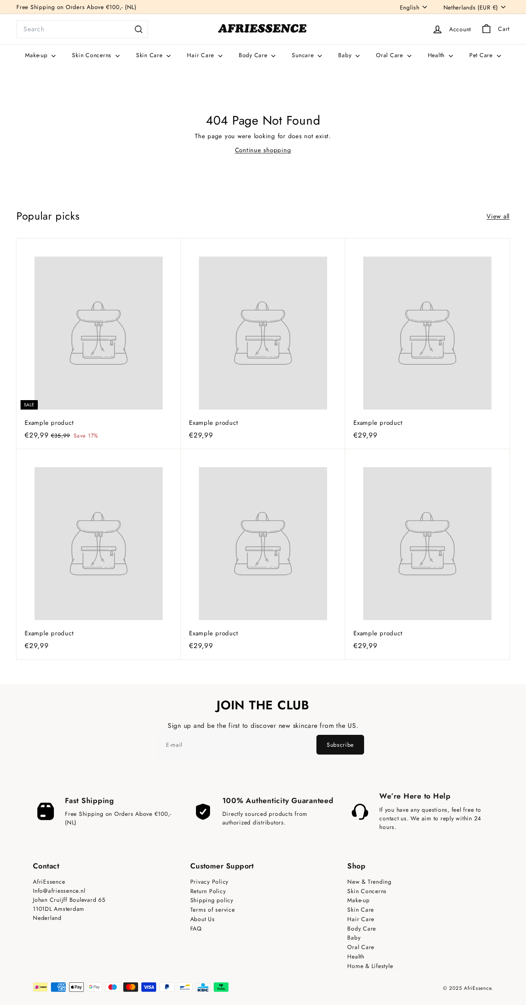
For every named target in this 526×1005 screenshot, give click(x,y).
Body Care (254, 55)
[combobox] (82, 29)
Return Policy (208, 891)
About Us (202, 919)
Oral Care (390, 55)
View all (498, 216)
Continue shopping (263, 150)
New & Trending (369, 881)
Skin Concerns (92, 55)
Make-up (37, 55)
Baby (345, 55)
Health (437, 55)
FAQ (196, 928)
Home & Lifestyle (370, 966)
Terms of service (212, 909)
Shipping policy (211, 900)
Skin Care (150, 55)
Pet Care (482, 55)
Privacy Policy (209, 881)
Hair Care (201, 55)
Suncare (304, 55)
